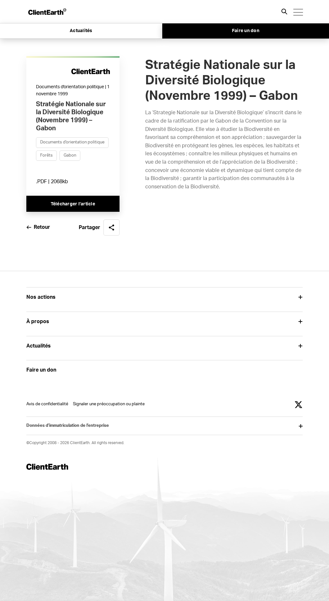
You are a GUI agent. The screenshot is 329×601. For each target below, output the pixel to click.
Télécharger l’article (73, 204)
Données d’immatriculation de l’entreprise (67, 426)
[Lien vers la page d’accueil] (46, 11)
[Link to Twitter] (298, 404)
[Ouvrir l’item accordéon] (300, 297)
